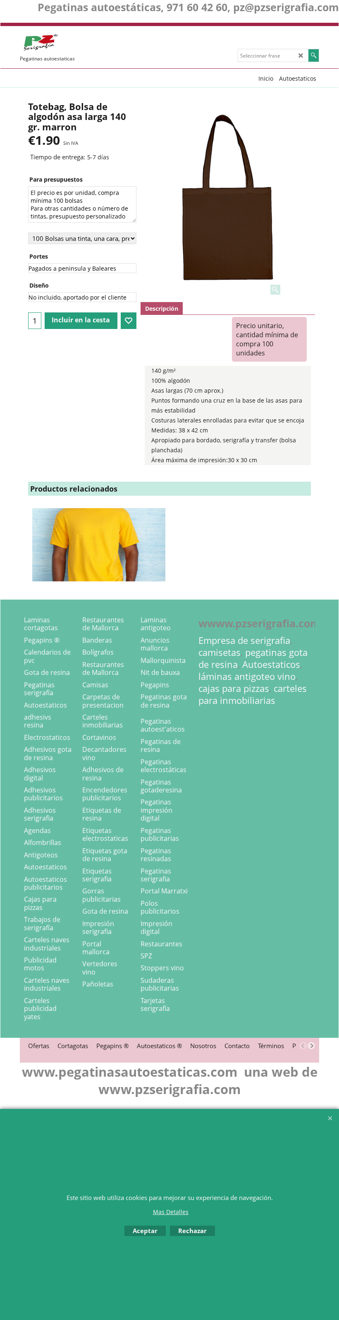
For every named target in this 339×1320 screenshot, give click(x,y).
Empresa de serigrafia (244, 640)
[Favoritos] (128, 321)
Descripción (161, 308)
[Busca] (313, 55)
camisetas (219, 652)
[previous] (303, 1045)
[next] (311, 1045)
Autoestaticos (271, 664)
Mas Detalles (171, 1212)
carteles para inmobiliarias (252, 694)
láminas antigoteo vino (247, 676)
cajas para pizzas (233, 688)
